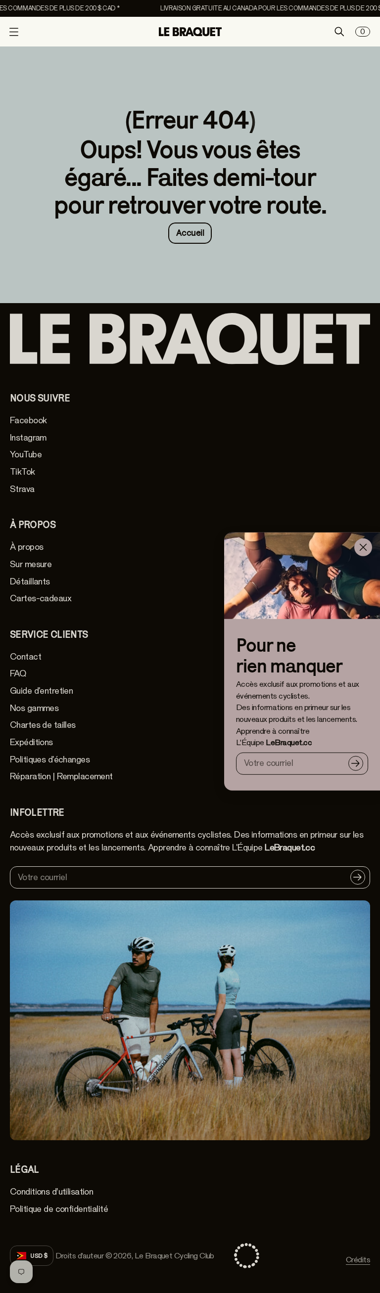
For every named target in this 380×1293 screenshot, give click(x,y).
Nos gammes (34, 708)
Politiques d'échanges (50, 759)
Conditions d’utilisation (51, 1192)
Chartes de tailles (43, 725)
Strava (22, 489)
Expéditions (31, 742)
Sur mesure (30, 564)
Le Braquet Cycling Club (174, 1255)
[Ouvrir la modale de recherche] (339, 32)
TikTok (22, 472)
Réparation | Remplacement (61, 776)
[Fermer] (363, 547)
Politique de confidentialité (59, 1209)
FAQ (18, 673)
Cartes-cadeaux (40, 598)
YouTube (26, 454)
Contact (25, 657)
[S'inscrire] (355, 763)
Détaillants (30, 581)
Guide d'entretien (41, 691)
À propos (26, 547)
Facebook (28, 420)
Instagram (28, 438)
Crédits (358, 1259)
